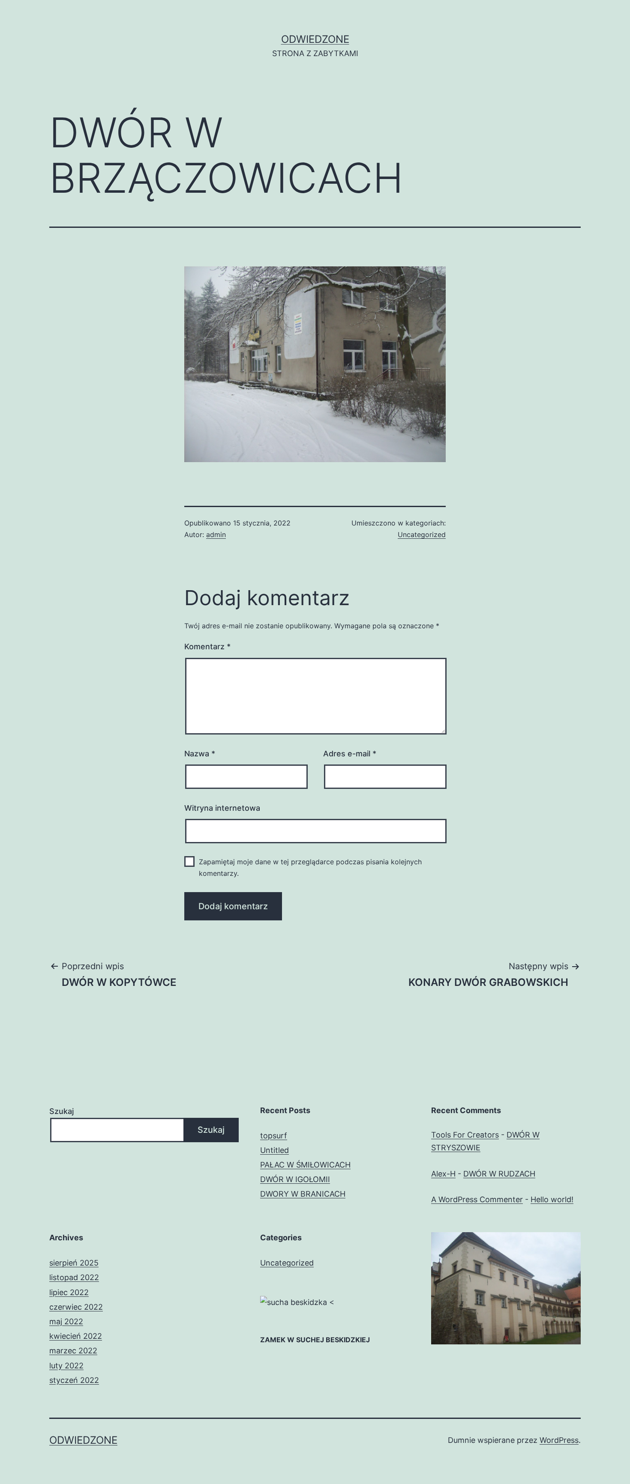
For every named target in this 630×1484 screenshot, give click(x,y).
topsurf (273, 1135)
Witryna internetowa (222, 807)
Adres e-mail (349, 753)
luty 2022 (66, 1365)
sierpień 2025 (74, 1262)
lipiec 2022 (69, 1292)
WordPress (559, 1440)
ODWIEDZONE (315, 39)
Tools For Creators (465, 1134)
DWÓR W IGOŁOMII (295, 1179)
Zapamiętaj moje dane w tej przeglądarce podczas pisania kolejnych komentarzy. (310, 867)
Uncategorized (422, 534)
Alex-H (443, 1173)
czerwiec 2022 (76, 1306)
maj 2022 (66, 1321)
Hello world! (552, 1199)
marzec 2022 (73, 1350)
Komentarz (207, 646)
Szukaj (61, 1111)
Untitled (274, 1150)
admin (216, 534)
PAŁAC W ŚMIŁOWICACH (305, 1164)
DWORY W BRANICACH (302, 1193)
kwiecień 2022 (75, 1336)
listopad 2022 (74, 1277)
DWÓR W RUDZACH (499, 1173)
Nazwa (199, 753)
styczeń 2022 (74, 1380)
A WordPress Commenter (477, 1199)
